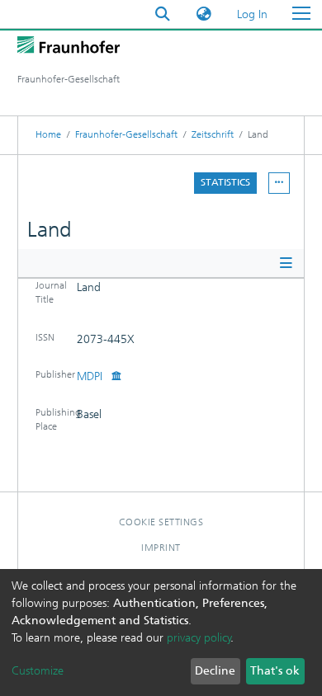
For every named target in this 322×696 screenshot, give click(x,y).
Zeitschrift (213, 134)
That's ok (275, 671)
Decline (215, 671)
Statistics (225, 182)
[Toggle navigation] (301, 14)
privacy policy (199, 638)
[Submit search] (163, 14)
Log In (253, 14)
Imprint (161, 547)
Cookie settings (161, 522)
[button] (204, 14)
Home (48, 134)
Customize (38, 671)
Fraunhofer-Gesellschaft (126, 134)
